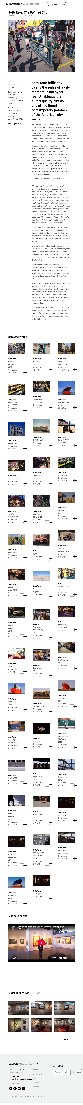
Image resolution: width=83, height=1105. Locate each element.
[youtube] (19, 1088)
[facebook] (10, 1088)
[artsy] (23, 1088)
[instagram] (15, 1088)
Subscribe (77, 1072)
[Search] (75, 4)
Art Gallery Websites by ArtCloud (33, 1096)
